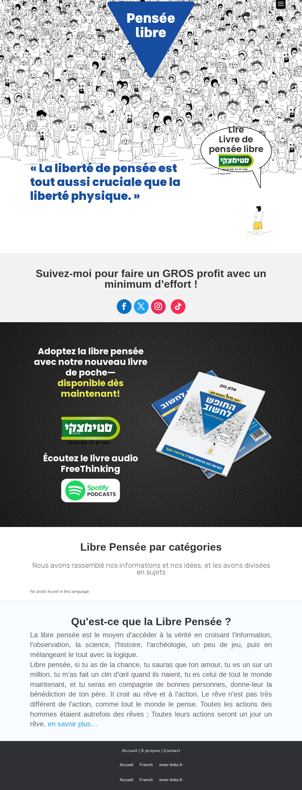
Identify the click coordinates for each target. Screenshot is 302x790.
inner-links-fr (171, 765)
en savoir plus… (73, 724)
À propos (150, 750)
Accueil (129, 750)
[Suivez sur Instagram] (158, 306)
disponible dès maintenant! (91, 388)
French (146, 765)
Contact (172, 750)
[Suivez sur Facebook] (124, 306)
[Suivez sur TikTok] (178, 306)
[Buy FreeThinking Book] (90, 441)
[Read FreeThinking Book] (236, 167)
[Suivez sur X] (141, 306)
